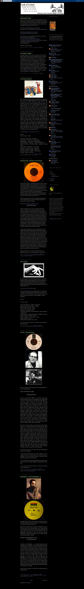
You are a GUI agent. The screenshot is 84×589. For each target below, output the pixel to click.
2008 (52, 180)
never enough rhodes (55, 114)
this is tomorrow (54, 160)
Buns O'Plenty (53, 57)
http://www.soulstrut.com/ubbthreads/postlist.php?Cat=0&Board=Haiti (33, 29)
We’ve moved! (53, 155)
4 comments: (40, 325)
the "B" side (53, 141)
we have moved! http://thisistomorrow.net (55, 162)
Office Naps (53, 119)
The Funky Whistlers (26, 79)
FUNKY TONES (54, 76)
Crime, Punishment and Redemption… (55, 72)
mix (35, 326)
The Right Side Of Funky (56, 151)
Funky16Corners (54, 81)
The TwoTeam (53, 154)
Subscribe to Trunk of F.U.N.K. (55, 218)
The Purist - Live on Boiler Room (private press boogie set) (56, 50)
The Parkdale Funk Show (56, 146)
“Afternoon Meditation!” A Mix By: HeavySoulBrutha (56, 97)
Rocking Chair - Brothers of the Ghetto (31, 160)
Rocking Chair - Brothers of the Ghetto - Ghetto (29, 203)
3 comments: (40, 47)
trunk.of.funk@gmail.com (25, 71)
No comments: (41, 73)
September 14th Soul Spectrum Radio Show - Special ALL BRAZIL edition (57, 131)
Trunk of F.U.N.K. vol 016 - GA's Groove (28, 288)
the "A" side (53, 135)
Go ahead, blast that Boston (55, 54)
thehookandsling (54, 158)
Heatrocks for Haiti (25, 18)
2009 (52, 178)
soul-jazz (31, 576)
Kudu (45, 575)
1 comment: (40, 574)
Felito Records (53, 111)
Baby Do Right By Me (39, 101)
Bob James (26, 575)
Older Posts (45, 580)
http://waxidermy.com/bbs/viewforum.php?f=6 (29, 33)
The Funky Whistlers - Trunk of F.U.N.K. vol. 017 (29, 131)
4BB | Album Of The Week (56, 45)
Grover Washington (35, 575)
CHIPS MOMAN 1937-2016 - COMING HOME (56, 143)
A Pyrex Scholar (54, 48)
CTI (29, 575)
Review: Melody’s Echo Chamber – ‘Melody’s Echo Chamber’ (56, 62)
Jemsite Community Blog (56, 108)
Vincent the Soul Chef (39, 107)
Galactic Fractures (54, 86)
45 (24, 326)
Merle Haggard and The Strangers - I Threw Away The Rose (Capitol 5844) (57, 137)
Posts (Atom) (28, 582)
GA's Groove (23, 261)
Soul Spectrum (54, 129)
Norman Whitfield (24, 576)
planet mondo (53, 122)
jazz (41, 575)
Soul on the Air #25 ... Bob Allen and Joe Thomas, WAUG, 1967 (56, 91)
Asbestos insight (53, 152)
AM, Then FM (53, 53)
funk (33, 326)
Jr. (42, 575)
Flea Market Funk (54, 65)
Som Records (41, 60)
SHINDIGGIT (53, 127)
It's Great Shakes (54, 105)
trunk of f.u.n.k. (40, 326)
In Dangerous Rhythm (55, 101)
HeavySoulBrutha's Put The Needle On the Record (56, 95)
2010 (52, 173)
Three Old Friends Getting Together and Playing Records (56, 67)
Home (31, 580)
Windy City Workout (27, 101)
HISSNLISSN (53, 100)
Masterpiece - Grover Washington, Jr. (30, 476)
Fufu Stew (53, 70)
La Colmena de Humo (55, 110)
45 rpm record (28, 326)
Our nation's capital (25, 53)
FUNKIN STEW (54, 75)
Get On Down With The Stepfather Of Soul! (55, 89)
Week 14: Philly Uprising (55, 46)
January (53, 174)
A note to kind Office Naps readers (57, 120)
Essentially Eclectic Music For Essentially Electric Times (57, 60)
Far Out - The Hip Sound (27, 332)
